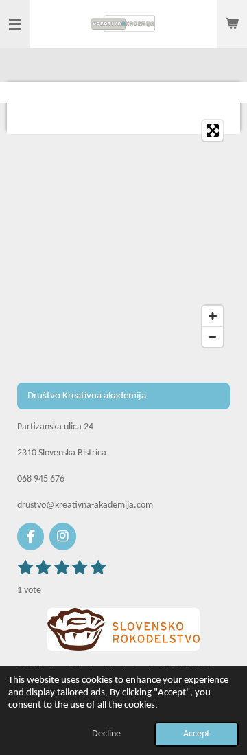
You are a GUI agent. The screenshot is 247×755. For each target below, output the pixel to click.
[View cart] (232, 24)
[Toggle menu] (15, 24)
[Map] (123, 233)
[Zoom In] (212, 316)
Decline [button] (106, 734)
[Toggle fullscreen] (212, 130)
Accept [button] (196, 734)
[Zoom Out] (212, 336)
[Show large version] (123, 629)
